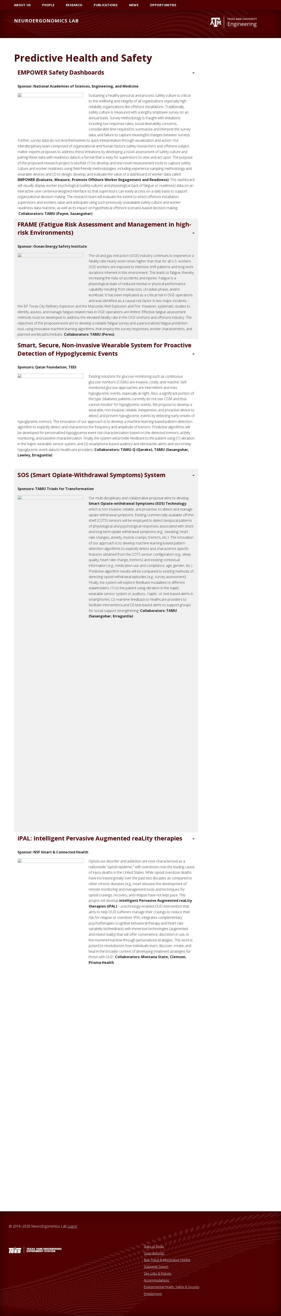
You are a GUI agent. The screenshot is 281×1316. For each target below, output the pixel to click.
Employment (153, 1294)
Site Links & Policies (157, 1273)
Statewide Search (156, 1267)
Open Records (154, 1253)
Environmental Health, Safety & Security (171, 1287)
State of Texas (154, 1246)
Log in (72, 1226)
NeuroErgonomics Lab (46, 20)
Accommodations (156, 1280)
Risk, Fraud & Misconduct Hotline (167, 1260)
